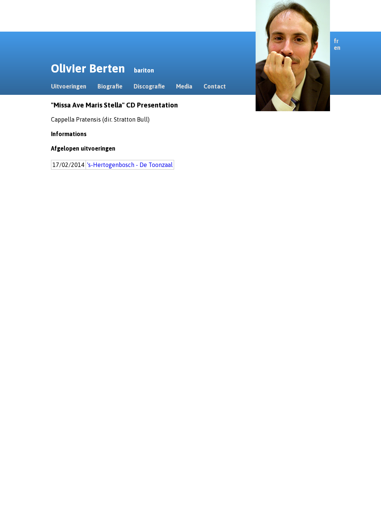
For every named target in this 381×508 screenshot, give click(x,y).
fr (336, 41)
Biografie (109, 86)
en (337, 47)
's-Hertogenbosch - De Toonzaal (130, 164)
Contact (215, 86)
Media (184, 86)
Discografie (149, 86)
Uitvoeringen (68, 86)
